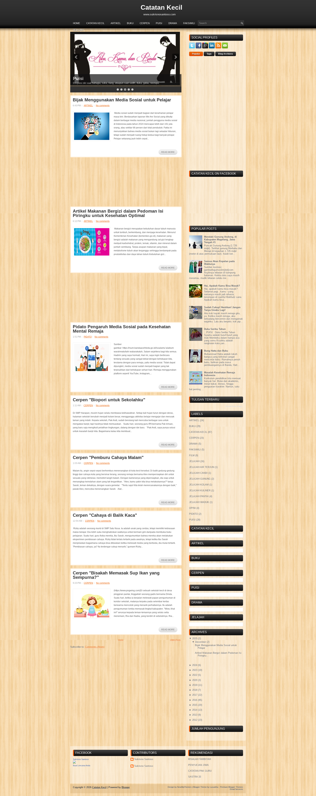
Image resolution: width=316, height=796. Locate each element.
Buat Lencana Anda (81, 765)
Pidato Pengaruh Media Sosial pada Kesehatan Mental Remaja (122, 329)
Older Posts (175, 640)
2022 (194, 675)
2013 (194, 714)
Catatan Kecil (161, 7)
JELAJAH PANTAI (199, 496)
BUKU (130, 23)
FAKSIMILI (189, 23)
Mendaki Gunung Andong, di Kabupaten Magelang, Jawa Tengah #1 (220, 239)
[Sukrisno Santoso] (74, 762)
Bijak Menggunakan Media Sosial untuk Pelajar (122, 100)
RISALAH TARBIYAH (199, 759)
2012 (194, 720)
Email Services (236, 789)
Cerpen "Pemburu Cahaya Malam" (108, 457)
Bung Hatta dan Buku (216, 350)
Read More (168, 152)
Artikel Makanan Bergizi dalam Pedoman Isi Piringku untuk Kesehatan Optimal (118, 213)
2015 (194, 705)
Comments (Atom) (94, 646)
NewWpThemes (184, 787)
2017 (194, 695)
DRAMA (172, 23)
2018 (194, 690)
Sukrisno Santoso (81, 759)
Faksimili (82, 78)
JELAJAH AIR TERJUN (201, 467)
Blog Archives (225, 54)
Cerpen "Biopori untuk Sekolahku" (109, 400)
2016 (194, 700)
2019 (194, 685)
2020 (194, 680)
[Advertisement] (97, 183)
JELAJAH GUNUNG (199, 478)
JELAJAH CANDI (198, 473)
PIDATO (88, 337)
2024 (194, 665)
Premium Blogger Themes (231, 787)
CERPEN (145, 23)
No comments (103, 105)
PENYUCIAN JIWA (198, 765)
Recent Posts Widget (234, 406)
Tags (209, 54)
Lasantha (214, 787)
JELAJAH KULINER (199, 490)
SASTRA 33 (194, 776)
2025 (194, 638)
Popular (196, 54)
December (200, 642)
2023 (194, 670)
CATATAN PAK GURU (200, 771)
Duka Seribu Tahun (215, 329)
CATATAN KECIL (95, 23)
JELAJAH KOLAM (199, 484)
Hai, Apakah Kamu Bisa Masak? (222, 285)
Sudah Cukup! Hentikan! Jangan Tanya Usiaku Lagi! (222, 308)
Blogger (126, 787)
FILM (192, 455)
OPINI (192, 508)
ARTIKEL (116, 23)
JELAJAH (78, 30)
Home (76, 23)
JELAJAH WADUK (199, 502)
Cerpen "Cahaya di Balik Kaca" (105, 515)
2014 (194, 710)
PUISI (159, 23)
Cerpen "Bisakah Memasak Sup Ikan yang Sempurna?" (116, 575)
